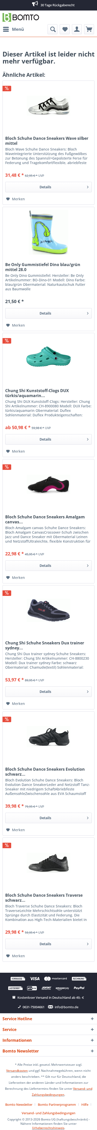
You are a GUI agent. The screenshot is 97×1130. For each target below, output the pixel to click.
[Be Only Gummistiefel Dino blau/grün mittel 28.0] (48, 232)
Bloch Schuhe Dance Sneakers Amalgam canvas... (45, 519)
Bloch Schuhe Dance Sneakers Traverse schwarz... (44, 898)
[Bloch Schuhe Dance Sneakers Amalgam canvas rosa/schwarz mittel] (48, 484)
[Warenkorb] (89, 29)
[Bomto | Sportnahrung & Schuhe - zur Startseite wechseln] (20, 17)
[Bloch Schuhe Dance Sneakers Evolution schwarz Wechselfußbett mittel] (48, 736)
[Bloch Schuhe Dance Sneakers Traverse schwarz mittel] (48, 862)
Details (45, 187)
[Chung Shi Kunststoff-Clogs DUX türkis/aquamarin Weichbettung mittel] (48, 358)
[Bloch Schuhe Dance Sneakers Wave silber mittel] (48, 105)
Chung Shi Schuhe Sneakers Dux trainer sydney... (44, 645)
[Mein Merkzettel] (65, 29)
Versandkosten (17, 1070)
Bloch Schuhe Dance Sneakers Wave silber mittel (46, 141)
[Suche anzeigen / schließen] (52, 29)
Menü (18, 29)
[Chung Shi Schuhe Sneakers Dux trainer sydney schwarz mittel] (48, 610)
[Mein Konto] (77, 29)
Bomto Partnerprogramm (57, 1104)
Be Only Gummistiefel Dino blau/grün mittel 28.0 (42, 267)
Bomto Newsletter (18, 1104)
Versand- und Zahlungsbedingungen (48, 1113)
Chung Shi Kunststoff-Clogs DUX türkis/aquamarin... (37, 393)
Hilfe (84, 1104)
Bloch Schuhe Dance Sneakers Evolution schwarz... (45, 772)
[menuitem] (13, 29)
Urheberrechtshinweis (48, 1128)
